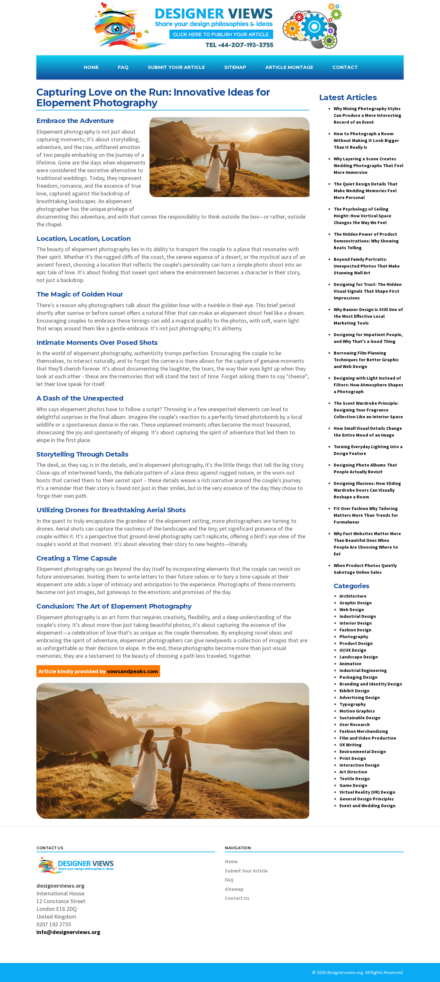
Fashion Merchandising (364, 731)
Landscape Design (359, 657)
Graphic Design (356, 603)
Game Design (353, 785)
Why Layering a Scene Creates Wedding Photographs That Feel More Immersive (368, 165)
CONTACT (345, 67)
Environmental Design (363, 751)
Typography (353, 704)
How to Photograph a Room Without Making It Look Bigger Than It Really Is (366, 140)
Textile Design (355, 778)
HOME (91, 67)
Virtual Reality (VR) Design (367, 792)
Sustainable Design (360, 718)
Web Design (352, 609)
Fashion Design (355, 630)
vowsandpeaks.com (132, 671)
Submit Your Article (246, 871)
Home (231, 861)
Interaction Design (359, 765)
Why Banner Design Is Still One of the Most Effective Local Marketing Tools (368, 316)
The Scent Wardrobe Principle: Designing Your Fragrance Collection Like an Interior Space (368, 410)
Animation (350, 663)
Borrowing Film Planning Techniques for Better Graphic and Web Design (366, 359)
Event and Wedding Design (368, 805)
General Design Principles (367, 799)
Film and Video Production (368, 738)
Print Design (353, 758)
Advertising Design (360, 697)
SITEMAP (235, 67)
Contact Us (237, 898)
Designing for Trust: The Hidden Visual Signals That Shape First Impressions (368, 291)
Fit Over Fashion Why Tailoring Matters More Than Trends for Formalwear (366, 515)
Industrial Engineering (363, 670)
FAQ (123, 67)
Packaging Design (359, 677)
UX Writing (351, 745)
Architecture (353, 596)
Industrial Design (358, 616)
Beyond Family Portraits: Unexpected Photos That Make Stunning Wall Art (367, 266)
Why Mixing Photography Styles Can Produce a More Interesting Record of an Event (367, 115)
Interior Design (356, 623)
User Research (355, 724)
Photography (354, 636)
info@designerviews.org (68, 932)
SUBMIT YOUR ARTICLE (176, 67)
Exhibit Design (354, 691)
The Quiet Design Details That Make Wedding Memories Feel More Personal (365, 190)
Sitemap (234, 889)
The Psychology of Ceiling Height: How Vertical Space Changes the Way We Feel (362, 215)
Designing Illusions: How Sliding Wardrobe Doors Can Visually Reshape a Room (367, 490)
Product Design (356, 643)
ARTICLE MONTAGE (289, 67)
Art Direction (353, 772)
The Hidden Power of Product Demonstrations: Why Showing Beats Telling (366, 240)
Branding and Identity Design (371, 684)
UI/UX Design (353, 650)
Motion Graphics (357, 711)
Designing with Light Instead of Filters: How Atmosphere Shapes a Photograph (368, 384)
